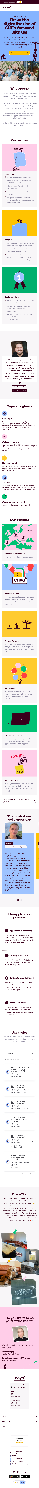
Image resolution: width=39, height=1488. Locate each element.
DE (17, 1482)
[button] (18, 900)
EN (23, 1482)
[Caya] (19, 1441)
